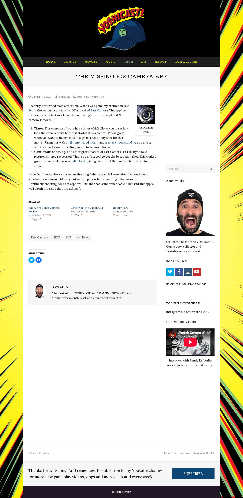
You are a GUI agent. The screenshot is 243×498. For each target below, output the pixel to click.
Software (92, 96)
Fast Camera (99, 110)
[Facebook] (179, 272)
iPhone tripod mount (84, 142)
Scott (32, 110)
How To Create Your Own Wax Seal (188, 453)
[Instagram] (188, 272)
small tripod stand (119, 142)
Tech (102, 96)
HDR (57, 237)
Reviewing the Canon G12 (87, 207)
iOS (68, 237)
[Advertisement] (192, 130)
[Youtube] (197, 272)
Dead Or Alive (40, 453)
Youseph (64, 96)
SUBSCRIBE (193, 473)
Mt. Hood (78, 161)
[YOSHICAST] (121, 28)
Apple (81, 96)
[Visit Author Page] (39, 291)
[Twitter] (170, 272)
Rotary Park (120, 207)
